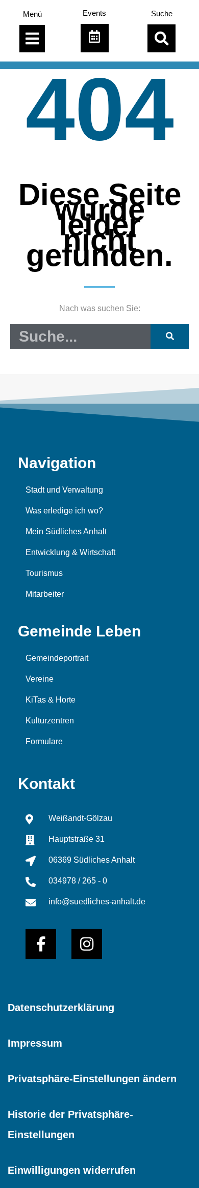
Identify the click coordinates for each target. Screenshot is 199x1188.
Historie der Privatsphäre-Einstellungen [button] (70, 1124)
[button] (161, 38)
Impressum (35, 1043)
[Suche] (170, 336)
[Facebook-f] (41, 944)
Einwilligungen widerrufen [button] (72, 1170)
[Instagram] (86, 944)
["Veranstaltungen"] (95, 38)
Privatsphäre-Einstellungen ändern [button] (92, 1078)
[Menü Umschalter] (32, 38)
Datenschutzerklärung (61, 1007)
